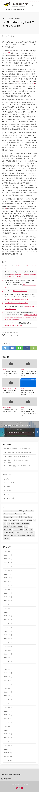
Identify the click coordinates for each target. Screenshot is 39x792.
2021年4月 (8, 619)
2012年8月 (8, 726)
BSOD (20, 514)
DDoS (15, 517)
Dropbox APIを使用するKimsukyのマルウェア (17, 466)
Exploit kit (16, 520)
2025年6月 (8, 597)
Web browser (31, 535)
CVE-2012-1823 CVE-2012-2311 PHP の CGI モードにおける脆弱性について (28, 412)
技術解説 (17, 19)
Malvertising (25, 523)
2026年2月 (8, 566)
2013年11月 (9, 707)
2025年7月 (8, 593)
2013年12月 (9, 703)
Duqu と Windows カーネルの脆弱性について (10, 391)
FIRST (22, 520)
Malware (6, 526)
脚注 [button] (4, 262)
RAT (15, 529)
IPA (8, 523)
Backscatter (7, 514)
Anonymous (7, 511)
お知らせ (8, 490)
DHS (20, 517)
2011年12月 (9, 753)
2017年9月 (8, 669)
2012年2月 (8, 745)
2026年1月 (8, 570)
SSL (31, 529)
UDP (26, 532)
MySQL (20, 526)
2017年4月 (8, 673)
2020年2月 (8, 627)
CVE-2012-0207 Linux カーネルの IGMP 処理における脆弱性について (28, 373)
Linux (12, 523)
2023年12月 (9, 608)
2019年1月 (8, 642)
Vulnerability (8, 335)
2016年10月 (9, 680)
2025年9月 (8, 585)
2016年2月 (8, 684)
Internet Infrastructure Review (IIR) (10, 774)
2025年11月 (9, 578)
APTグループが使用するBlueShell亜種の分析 (17, 448)
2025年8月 (8, 589)
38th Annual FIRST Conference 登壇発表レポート (18, 452)
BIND (14, 514)
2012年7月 (8, 730)
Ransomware (8, 529)
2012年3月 (8, 741)
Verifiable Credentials (10, 535)
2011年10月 (9, 760)
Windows (6, 538)
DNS (5, 520)
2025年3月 (8, 604)
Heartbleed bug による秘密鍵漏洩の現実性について (10, 410)
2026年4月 (8, 559)
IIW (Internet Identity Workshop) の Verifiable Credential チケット (27, 392)
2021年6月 (8, 616)
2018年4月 (8, 650)
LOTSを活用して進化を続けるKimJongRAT (16, 456)
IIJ (1, 771)
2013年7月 (8, 711)
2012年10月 (9, 718)
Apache (15, 511)
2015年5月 (8, 692)
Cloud (25, 514)
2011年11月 (8, 756)
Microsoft (13, 526)
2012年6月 (8, 734)
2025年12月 (9, 574)
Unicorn (32, 532)
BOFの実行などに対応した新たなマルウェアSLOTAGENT (17, 461)
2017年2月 (8, 677)
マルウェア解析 (10, 498)
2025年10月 (9, 581)
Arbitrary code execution (26, 511)
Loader (18, 523)
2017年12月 (9, 665)
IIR (34, 520)
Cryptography (15, 335)
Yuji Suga (17, 36)
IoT (5, 523)
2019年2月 (8, 638)
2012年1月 (8, 749)
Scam (26, 529)
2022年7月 (8, 612)
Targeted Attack (8, 532)
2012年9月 (8, 722)
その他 (7, 494)
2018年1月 (8, 661)
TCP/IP (17, 532)
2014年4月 (8, 699)
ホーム (5, 19)
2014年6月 (8, 696)
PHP (25, 526)
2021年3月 (8, 623)
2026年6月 (8, 555)
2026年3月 (8, 562)
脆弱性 (11, 19)
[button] (8, 53)
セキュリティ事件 (11, 388)
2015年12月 (9, 688)
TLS (22, 532)
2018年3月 (8, 654)
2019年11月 (9, 631)
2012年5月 (8, 737)
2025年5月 (8, 600)
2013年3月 (8, 715)
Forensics (29, 520)
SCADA (20, 529)
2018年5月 (8, 646)
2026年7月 (8, 551)
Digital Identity (28, 517)
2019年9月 (8, 635)
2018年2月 (8, 658)
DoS (9, 520)
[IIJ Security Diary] (15, 4)
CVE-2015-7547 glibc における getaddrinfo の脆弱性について (10, 373)
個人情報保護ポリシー (7, 779)
